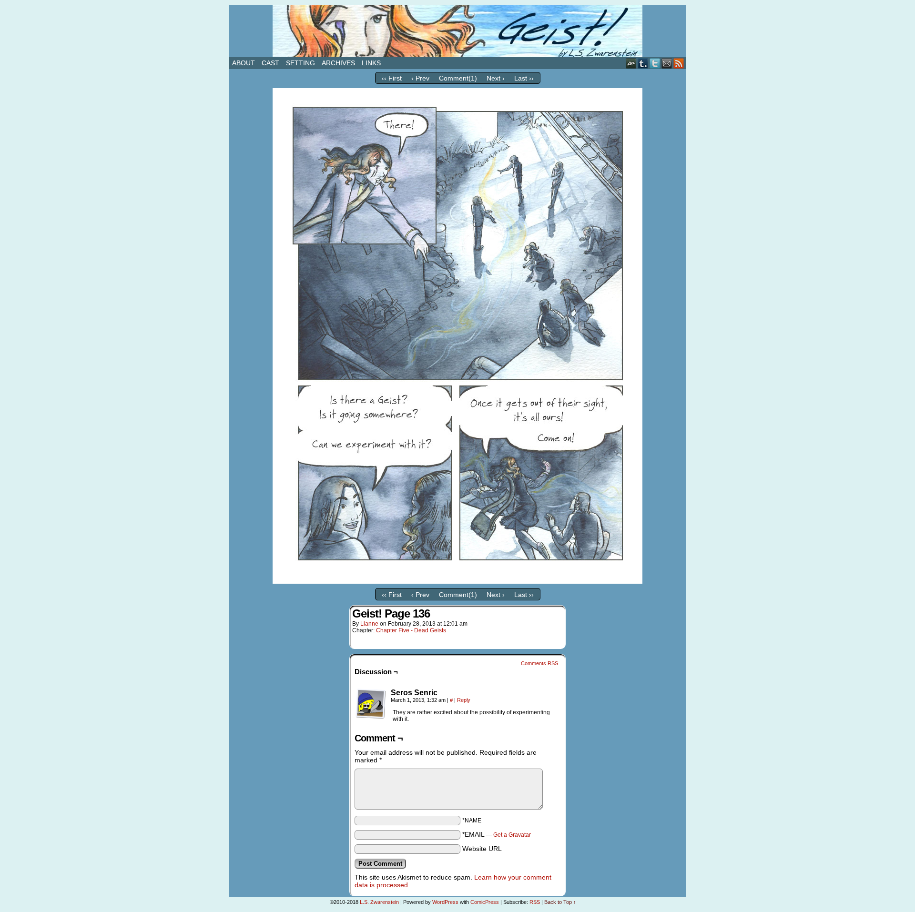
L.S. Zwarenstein (379, 902)
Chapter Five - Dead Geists (411, 630)
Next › (496, 78)
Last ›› (524, 78)
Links (371, 63)
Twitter (655, 63)
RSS (679, 63)
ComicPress (484, 902)
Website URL (482, 848)
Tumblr (643, 63)
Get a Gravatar (512, 834)
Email (667, 63)
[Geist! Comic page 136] (457, 581)
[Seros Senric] (371, 704)
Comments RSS (539, 663)
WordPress (445, 902)
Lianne (369, 623)
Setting (300, 63)
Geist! (457, 31)
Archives (338, 63)
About (243, 63)
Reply (463, 700)
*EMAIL (496, 834)
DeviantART (631, 63)
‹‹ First (392, 78)
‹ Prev (420, 78)
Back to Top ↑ (560, 902)
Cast (270, 63)
